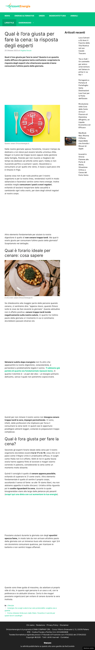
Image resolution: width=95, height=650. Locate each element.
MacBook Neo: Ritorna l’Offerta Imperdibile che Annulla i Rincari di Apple (84, 141)
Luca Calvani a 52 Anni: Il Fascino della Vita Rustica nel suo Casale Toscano (84, 45)
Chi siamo (30, 625)
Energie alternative (24, 16)
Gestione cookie (89, 648)
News (7, 16)
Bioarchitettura (57, 16)
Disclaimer (64, 625)
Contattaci (65, 637)
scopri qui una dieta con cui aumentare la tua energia (31, 494)
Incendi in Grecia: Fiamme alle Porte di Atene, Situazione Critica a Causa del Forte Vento (84, 164)
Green (42, 16)
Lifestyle (9, 23)
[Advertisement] (32, 87)
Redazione (40, 625)
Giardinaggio (25, 23)
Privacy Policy (52, 625)
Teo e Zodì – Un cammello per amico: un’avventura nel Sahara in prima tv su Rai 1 (84, 67)
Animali (74, 16)
